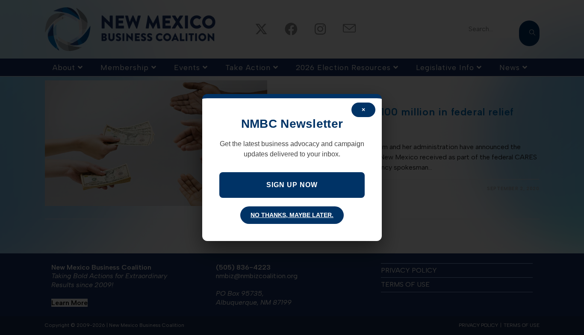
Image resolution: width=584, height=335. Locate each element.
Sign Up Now (292, 184)
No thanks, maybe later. (292, 215)
